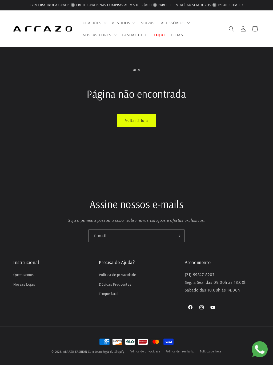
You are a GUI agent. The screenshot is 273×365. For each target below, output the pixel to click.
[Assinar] (178, 236)
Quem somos (23, 274)
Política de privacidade (117, 274)
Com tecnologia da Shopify (106, 352)
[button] (94, 23)
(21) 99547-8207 (200, 274)
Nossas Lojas (24, 284)
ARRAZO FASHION (75, 352)
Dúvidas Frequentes (115, 284)
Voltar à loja (136, 120)
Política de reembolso (180, 351)
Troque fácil (108, 293)
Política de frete (211, 351)
